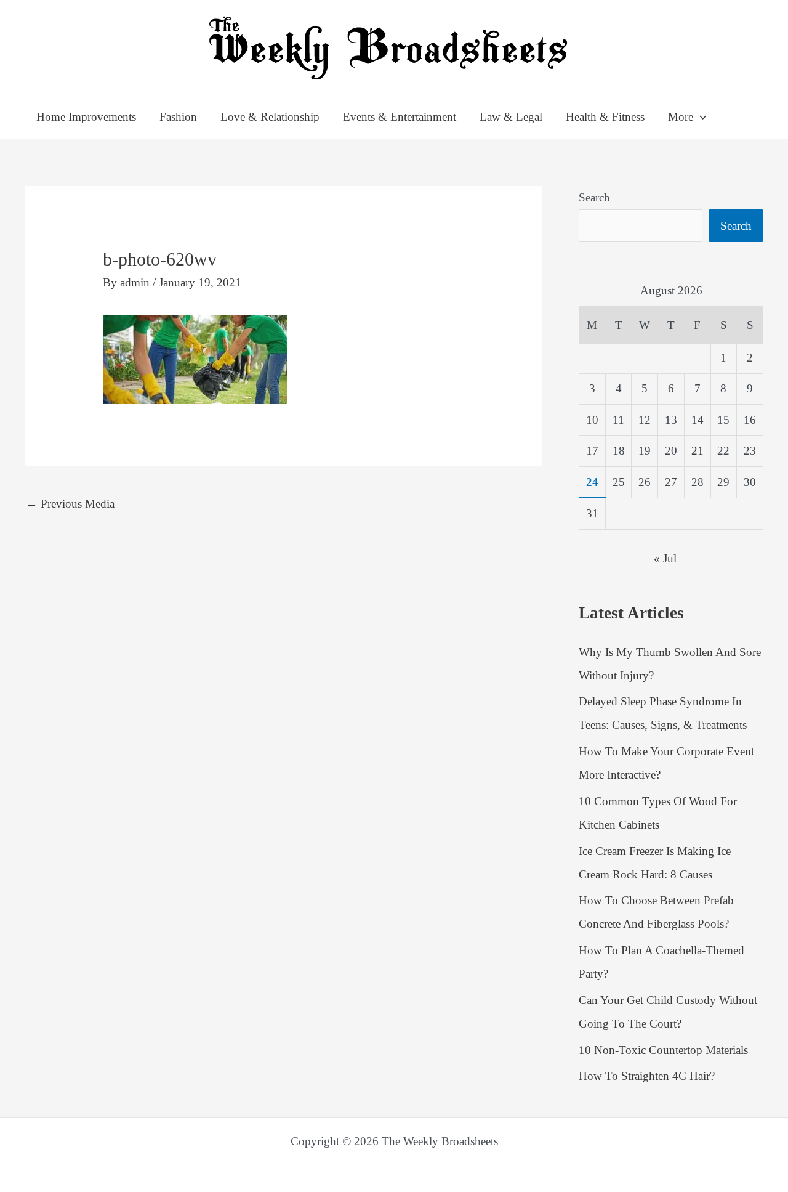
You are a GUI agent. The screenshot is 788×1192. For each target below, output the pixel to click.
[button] (699, 117)
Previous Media (70, 503)
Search (594, 197)
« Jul (665, 558)
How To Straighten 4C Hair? (647, 1075)
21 (697, 450)
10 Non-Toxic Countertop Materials (663, 1050)
